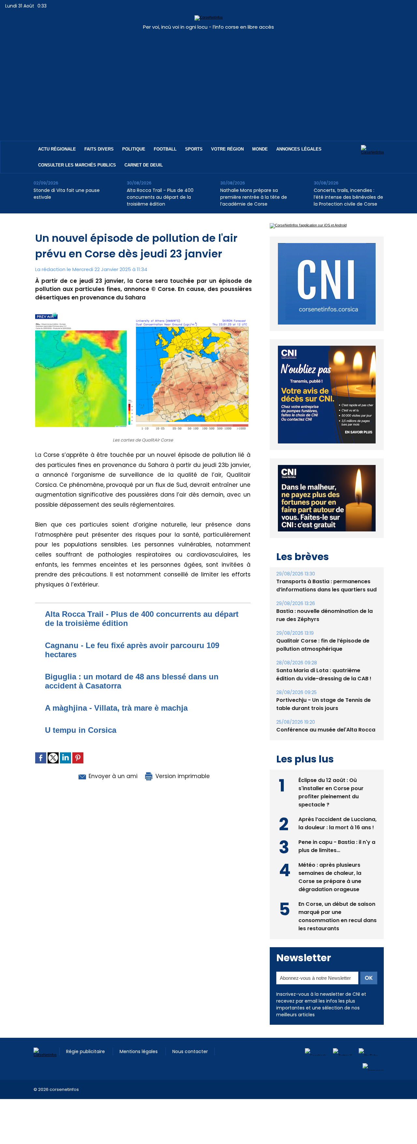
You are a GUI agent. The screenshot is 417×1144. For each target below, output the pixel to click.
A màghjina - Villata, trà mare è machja (116, 707)
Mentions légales (139, 1051)
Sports (194, 149)
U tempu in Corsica (80, 730)
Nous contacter (190, 1051)
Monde (260, 149)
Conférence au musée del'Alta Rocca (325, 729)
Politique (133, 149)
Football (165, 149)
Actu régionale (57, 149)
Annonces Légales (299, 149)
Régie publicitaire (86, 1051)
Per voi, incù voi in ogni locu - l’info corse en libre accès (208, 26)
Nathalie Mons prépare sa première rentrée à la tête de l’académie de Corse (253, 197)
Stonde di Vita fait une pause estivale (67, 193)
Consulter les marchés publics (77, 165)
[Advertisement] (208, 82)
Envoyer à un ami (112, 776)
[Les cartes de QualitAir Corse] (143, 311)
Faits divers (99, 149)
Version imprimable (182, 776)
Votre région (227, 149)
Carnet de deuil (143, 165)
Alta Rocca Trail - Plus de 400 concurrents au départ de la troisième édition (160, 197)
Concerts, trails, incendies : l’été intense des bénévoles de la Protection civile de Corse (348, 197)
